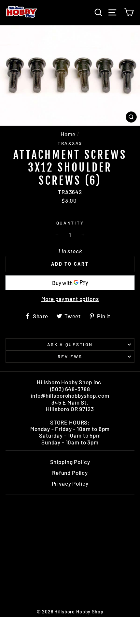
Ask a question (69, 344)
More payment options (70, 298)
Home (68, 134)
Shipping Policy (70, 462)
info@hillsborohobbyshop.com (70, 395)
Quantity (70, 222)
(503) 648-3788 (70, 389)
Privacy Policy (70, 483)
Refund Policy (70, 472)
